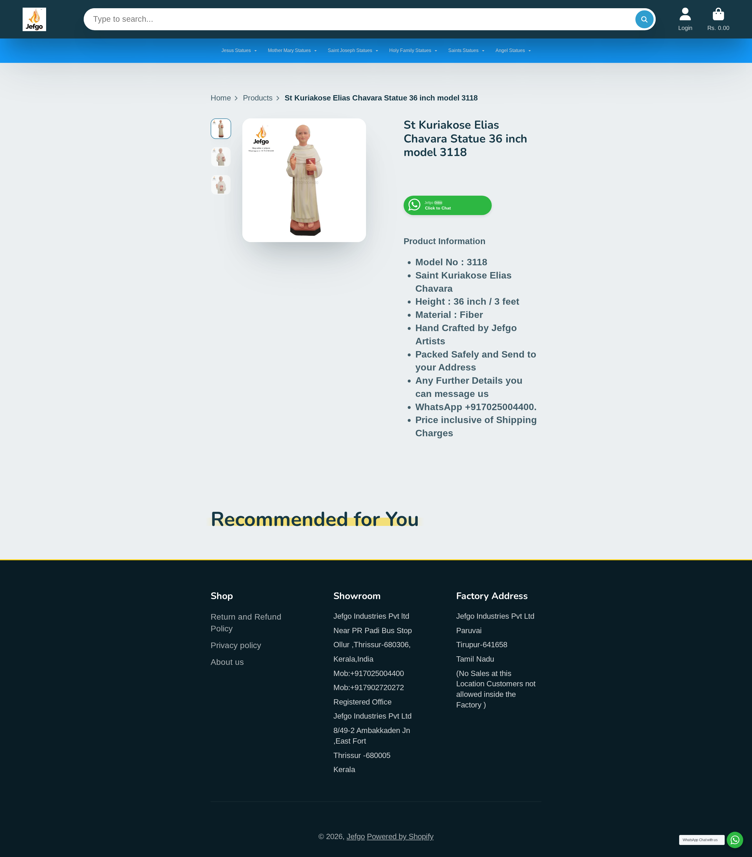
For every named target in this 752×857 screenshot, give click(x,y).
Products (258, 98)
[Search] (644, 19)
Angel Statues (511, 50)
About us (227, 662)
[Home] (34, 19)
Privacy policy (236, 645)
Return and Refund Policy (246, 622)
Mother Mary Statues (290, 50)
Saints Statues (464, 50)
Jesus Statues (236, 50)
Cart (718, 19)
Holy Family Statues (410, 50)
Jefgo (356, 836)
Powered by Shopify (400, 836)
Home (221, 98)
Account (685, 19)
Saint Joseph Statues (350, 50)
